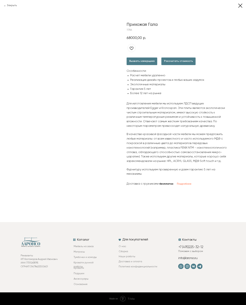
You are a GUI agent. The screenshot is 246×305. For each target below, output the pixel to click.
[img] (187, 266)
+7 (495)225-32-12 (190, 247)
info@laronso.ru (187, 258)
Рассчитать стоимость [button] (178, 61)
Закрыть (12, 5)
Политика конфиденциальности (138, 266)
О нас (122, 246)
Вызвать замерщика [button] (142, 61)
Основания (80, 284)
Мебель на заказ (83, 246)
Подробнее (184, 184)
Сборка (123, 251)
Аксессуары (81, 279)
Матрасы (79, 252)
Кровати (79, 268)
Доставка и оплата (130, 261)
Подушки (79, 273)
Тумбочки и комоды (85, 257)
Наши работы (127, 256)
